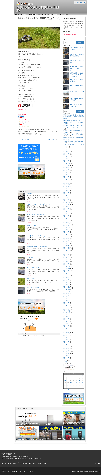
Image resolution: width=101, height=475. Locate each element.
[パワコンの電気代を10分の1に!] (29, 331)
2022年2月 (66, 241)
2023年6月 (66, 213)
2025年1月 (66, 183)
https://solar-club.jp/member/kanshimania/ (70, 33)
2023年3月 (66, 218)
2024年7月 (66, 194)
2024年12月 (66, 185)
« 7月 (67, 389)
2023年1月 (66, 222)
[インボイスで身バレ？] (21, 274)
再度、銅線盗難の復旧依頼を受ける (73, 115)
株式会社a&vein (8, 454)
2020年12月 (66, 266)
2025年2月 (66, 181)
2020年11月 (66, 268)
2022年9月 (66, 229)
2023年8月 (66, 209)
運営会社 (3, 471)
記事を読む (29, 201)
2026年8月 (66, 149)
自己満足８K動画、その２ (77, 91)
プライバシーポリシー (29, 471)
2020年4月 (66, 280)
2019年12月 (66, 288)
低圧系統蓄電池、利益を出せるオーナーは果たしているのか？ (76, 74)
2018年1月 (66, 328)
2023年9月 (66, 208)
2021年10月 (66, 249)
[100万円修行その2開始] (21, 293)
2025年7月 (66, 172)
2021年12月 (66, 245)
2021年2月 (66, 263)
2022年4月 (66, 238)
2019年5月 (66, 300)
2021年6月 (66, 256)
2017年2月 (66, 348)
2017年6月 (66, 341)
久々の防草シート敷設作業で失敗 (36, 236)
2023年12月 (66, 202)
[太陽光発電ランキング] (25, 107)
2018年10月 (66, 312)
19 (71, 382)
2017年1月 (66, 350)
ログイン (76, 2)
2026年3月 (66, 158)
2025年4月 (66, 178)
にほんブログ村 (22, 119)
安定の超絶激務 (31, 278)
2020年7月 (66, 275)
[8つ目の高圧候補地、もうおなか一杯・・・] (21, 253)
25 (68, 385)
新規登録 (82, 2)
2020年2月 (66, 284)
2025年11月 (66, 165)
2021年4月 (66, 259)
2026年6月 (66, 153)
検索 (79, 43)
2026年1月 (66, 162)
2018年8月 (66, 316)
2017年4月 (66, 344)
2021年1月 (66, 264)
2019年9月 (66, 293)
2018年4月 (66, 323)
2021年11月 (66, 247)
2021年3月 (66, 261)
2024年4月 (66, 197)
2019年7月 (66, 296)
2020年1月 (66, 286)
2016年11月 (66, 353)
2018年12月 (66, 309)
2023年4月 (66, 217)
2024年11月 (66, 186)
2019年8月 (66, 295)
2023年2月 (66, 220)
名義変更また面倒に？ (33, 225)
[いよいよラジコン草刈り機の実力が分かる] (21, 210)
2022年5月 (66, 236)
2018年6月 (66, 319)
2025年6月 (66, 174)
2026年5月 (66, 154)
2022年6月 (66, 234)
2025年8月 (66, 170)
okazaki (70, 142)
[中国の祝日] (21, 263)
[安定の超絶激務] (21, 284)
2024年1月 (66, 201)
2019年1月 (66, 307)
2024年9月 (66, 190)
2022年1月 (66, 243)
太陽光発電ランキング (23, 109)
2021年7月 (66, 254)
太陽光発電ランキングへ (24, 114)
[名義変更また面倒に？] (21, 231)
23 (82, 382)
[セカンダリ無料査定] (31, 179)
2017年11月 (66, 332)
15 (80, 380)
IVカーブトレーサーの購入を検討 (72, 130)
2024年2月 (66, 199)
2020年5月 (66, 279)
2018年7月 (66, 318)
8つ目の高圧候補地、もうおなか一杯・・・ (39, 246)
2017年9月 (66, 335)
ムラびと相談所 (37, 463)
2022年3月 (66, 240)
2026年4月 (66, 156)
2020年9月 (66, 272)
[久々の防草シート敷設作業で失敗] (21, 242)
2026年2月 (66, 160)
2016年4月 (66, 359)
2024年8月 (66, 192)
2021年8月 (66, 252)
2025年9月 (66, 169)
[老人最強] (21, 199)
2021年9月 (66, 250)
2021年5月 (66, 257)
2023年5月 (66, 215)
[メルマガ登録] (29, 161)
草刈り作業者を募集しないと (71, 144)
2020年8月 (66, 273)
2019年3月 (66, 304)
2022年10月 (66, 227)
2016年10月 (66, 355)
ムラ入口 (3, 463)
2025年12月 (66, 163)
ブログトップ (64, 14)
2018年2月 (66, 327)
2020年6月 (66, 277)
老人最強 (29, 193)
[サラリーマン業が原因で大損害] (21, 221)
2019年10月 (66, 291)
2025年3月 (66, 179)
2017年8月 (66, 337)
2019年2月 (66, 305)
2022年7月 (66, 233)
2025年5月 (66, 176)
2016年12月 (66, 351)
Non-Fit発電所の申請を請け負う (72, 120)
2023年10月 (66, 206)
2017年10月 (66, 334)
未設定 (58, 19)
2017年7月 (66, 339)
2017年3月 (66, 346)
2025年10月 (66, 167)
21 (76, 382)
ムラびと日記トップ (21, 14)
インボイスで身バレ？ (33, 267)
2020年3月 (66, 282)
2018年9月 (66, 314)
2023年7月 (66, 211)
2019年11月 (66, 289)
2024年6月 (66, 195)
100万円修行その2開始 (33, 287)
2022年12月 (66, 224)
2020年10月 (66, 270)
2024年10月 (66, 188)
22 (80, 382)
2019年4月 (66, 302)
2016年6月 (66, 357)
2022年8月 (66, 231)
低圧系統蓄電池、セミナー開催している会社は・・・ (76, 68)
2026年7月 (66, 151)
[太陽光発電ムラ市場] (31, 313)
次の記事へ (52, 139)
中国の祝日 (30, 257)
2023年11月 (66, 204)
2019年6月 (66, 298)
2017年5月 (66, 343)
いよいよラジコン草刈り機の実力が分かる (38, 204)
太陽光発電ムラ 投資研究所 (50, 14)
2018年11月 (66, 311)
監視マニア (66, 132)
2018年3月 (66, 325)
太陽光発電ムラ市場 (35, 14)
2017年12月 (66, 330)
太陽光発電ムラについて (14, 471)
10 (65, 380)
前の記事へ (26, 139)
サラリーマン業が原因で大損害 (35, 214)
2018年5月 (66, 321)
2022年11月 (66, 225)
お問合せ (45, 463)
